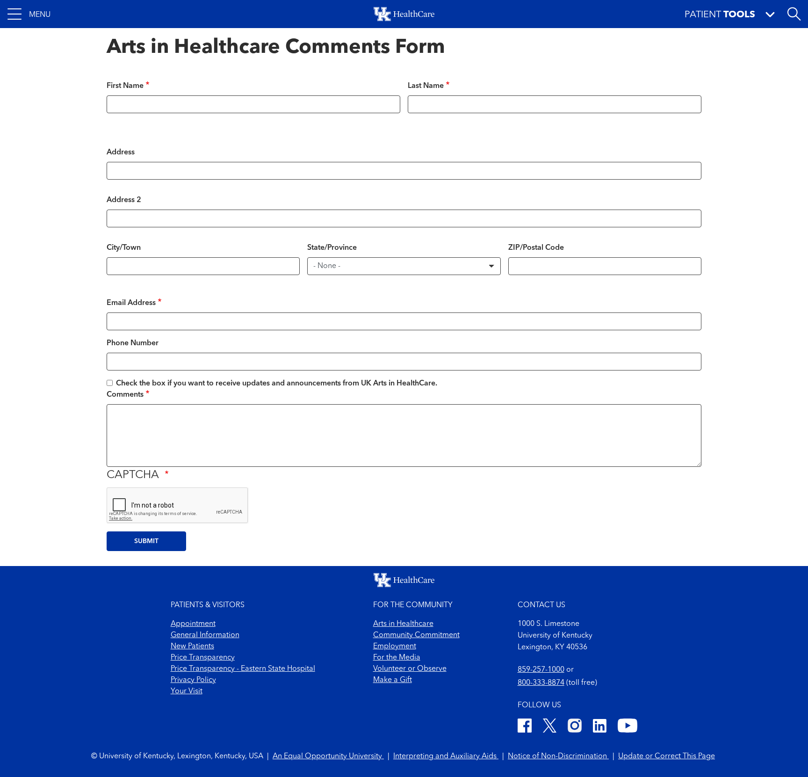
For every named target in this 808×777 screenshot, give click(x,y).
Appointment (193, 624)
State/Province (332, 248)
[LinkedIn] (599, 727)
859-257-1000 (541, 670)
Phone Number (133, 343)
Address (121, 152)
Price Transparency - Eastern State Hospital (243, 669)
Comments (125, 395)
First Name (125, 86)
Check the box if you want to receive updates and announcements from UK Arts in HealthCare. (276, 383)
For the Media (396, 657)
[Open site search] (794, 14)
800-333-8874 (541, 683)
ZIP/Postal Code (536, 248)
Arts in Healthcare (403, 624)
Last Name (426, 86)
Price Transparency (203, 657)
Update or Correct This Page (666, 756)
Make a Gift (392, 680)
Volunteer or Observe (410, 669)
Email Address (131, 303)
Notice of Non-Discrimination (558, 756)
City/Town (124, 248)
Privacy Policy (193, 680)
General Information (205, 635)
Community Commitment (416, 635)
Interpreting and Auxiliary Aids (445, 756)
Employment (394, 646)
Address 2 (124, 200)
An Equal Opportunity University (328, 756)
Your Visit (186, 691)
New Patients (192, 646)
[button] (29, 14)
